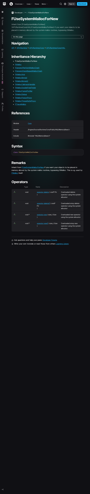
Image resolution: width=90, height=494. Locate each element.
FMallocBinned (21, 78)
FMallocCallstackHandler (25, 84)
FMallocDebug (21, 94)
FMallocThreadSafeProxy (25, 101)
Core (30, 123)
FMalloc (18, 64)
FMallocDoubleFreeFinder (25, 88)
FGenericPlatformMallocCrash (27, 68)
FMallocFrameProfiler (23, 91)
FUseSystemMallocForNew (33, 167)
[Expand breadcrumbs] (25, 12)
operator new (42, 215)
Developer (19, 13)
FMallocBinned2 (21, 81)
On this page (18, 37)
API (13, 48)
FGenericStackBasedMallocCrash (28, 71)
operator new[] (42, 223)
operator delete (43, 192)
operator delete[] (43, 203)
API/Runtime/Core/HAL (55, 48)
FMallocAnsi (20, 74)
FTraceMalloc (20, 104)
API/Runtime (22, 48)
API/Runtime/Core (36, 48)
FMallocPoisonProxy (23, 98)
